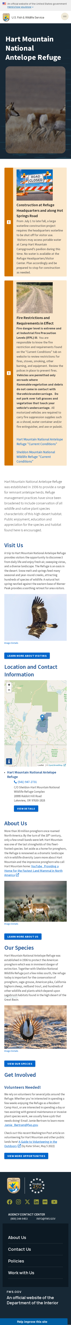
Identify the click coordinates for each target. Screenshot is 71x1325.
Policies (16, 1261)
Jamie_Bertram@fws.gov (21, 1125)
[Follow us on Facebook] (11, 1202)
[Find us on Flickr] (46, 1202)
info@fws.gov (45, 1218)
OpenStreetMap (55, 765)
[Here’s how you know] (35, 5)
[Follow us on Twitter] (29, 1202)
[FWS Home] (6, 17)
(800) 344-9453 (19, 1218)
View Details (26, 808)
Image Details (11, 642)
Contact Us (19, 1249)
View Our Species (19, 1063)
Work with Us (21, 1272)
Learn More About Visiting (27, 655)
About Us (17, 1237)
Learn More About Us (22, 936)
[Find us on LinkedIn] (37, 1202)
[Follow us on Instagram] (19, 1202)
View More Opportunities (26, 1156)
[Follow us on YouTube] (55, 1202)
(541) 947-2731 (27, 782)
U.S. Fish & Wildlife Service (28, 17)
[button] (42, 717)
